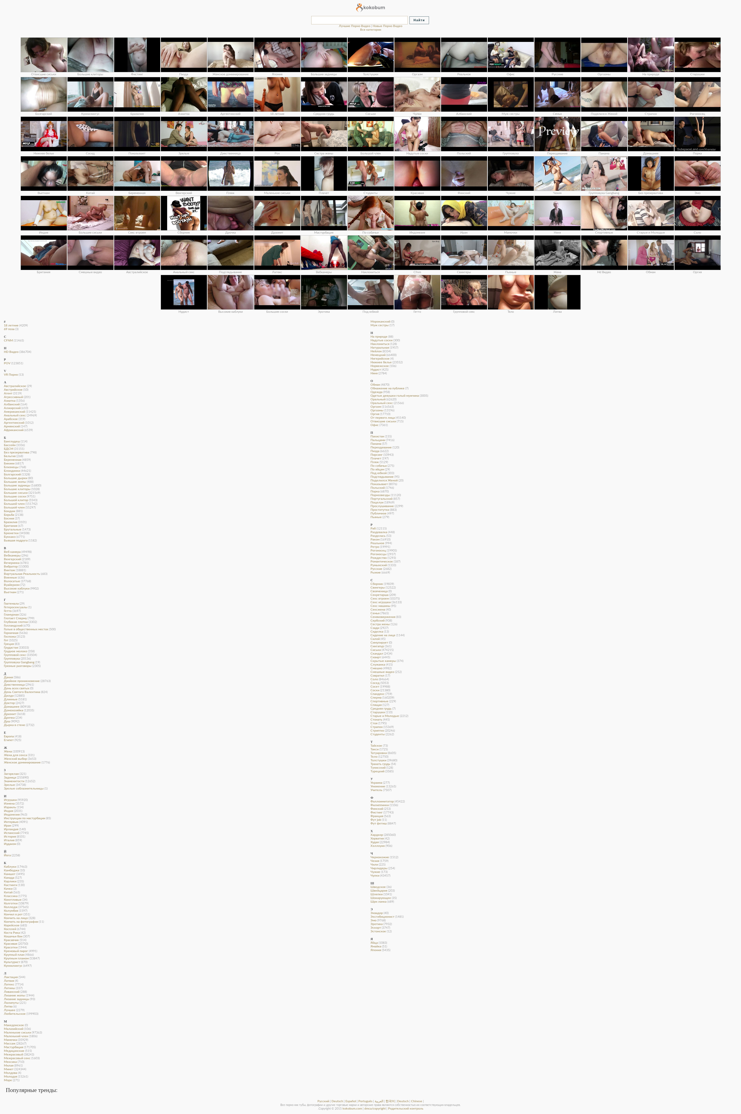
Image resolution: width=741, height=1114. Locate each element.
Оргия (374, 414)
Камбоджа (11, 870)
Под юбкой (378, 473)
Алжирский (12, 408)
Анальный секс (15, 415)
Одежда (376, 392)
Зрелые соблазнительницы (24, 788)
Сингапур (377, 646)
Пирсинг (376, 454)
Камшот (9, 874)
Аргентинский (14, 422)
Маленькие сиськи (17, 1032)
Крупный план (14, 954)
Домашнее (11, 706)
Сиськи (375, 649)
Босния (9, 518)
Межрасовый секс (17, 1058)
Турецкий (377, 771)
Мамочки (10, 1039)
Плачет (375, 458)
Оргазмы (376, 410)
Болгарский (12, 474)
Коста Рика (12, 932)
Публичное (378, 513)
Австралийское (15, 386)
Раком (375, 539)
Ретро (374, 546)
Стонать (376, 719)
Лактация (11, 977)
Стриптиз (377, 730)
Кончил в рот (13, 914)
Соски (374, 690)
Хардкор (376, 834)
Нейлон (376, 351)
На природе (378, 336)
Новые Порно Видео (387, 26)
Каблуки (10, 866)
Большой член (14, 503)
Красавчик (11, 940)
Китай (8, 892)
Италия (9, 840)
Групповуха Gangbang (19, 662)
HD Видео (11, 351)
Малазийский (13, 1028)
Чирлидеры (378, 868)
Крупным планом (16, 958)
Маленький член (16, 1036)
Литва (8, 1006)
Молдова (10, 1072)
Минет (9, 1069)
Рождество (378, 557)
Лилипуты (11, 1002)
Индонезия (12, 814)
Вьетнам (10, 592)
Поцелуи (376, 502)
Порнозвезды (380, 495)
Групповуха (12, 658)
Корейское (11, 925)
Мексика (10, 1061)
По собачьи (378, 465)
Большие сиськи (16, 492)
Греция (9, 644)
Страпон (376, 727)
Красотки (11, 947)
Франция (376, 816)
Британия (10, 525)
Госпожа (10, 636)
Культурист (12, 962)
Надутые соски (381, 340)
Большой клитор (16, 500)
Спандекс (377, 694)
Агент (8, 393)
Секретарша (379, 594)
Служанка (377, 664)
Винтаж (9, 570)
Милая (9, 1065)
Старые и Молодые (384, 716)
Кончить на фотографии (21, 921)
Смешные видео (382, 671)
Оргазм (375, 406)
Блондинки (12, 470)
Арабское (11, 419)
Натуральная (379, 347)
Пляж (374, 462)
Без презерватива (16, 452)
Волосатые (12, 581)
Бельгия (10, 456)
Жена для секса (15, 755)
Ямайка (375, 946)
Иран (7, 825)
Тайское (376, 745)
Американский (14, 411)
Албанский (12, 404)
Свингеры (377, 587)
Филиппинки (379, 805)
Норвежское (379, 366)
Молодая (10, 1076)
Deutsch (337, 1101)
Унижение (377, 786)
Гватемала (11, 603)
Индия (8, 810)
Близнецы (11, 467)
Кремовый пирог (16, 951)
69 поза (9, 329)
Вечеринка (11, 562)
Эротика (376, 924)
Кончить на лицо (16, 918)
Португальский (381, 498)
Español (350, 1101)
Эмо (373, 920)
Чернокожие (379, 857)
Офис (374, 425)
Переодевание (381, 447)
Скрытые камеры (383, 660)
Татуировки (378, 753)
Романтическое (381, 561)
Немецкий (378, 355)
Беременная (12, 459)
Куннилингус (13, 965)
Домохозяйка (13, 710)
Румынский (378, 565)
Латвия (9, 980)
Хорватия (377, 838)
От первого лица (382, 417)
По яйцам (377, 469)
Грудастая (11, 647)
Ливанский (11, 991)
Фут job (375, 819)
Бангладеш (12, 441)
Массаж (9, 1043)
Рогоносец (378, 550)
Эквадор (376, 913)
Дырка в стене (14, 725)
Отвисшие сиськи (383, 421)
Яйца (374, 942)
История (10, 836)
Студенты (377, 734)
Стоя (373, 723)
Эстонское (378, 931)
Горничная (11, 633)
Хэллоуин (377, 845)
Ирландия (11, 829)
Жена (8, 751)
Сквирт (375, 657)
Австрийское (13, 389)
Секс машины (380, 605)
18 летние (11, 325)
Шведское (378, 887)
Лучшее (9, 1010)
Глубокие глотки (16, 622)
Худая (374, 842)
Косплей (10, 929)
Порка (375, 491)
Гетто (8, 610)
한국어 (390, 1101)
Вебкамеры (12, 555)
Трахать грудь (380, 764)
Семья (375, 613)
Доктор (9, 703)
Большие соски (15, 496)
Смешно (376, 668)
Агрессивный (13, 397)
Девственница (14, 684)
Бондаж (9, 511)
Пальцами (377, 440)
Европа (9, 736)
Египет (9, 740)
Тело (373, 756)
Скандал (376, 653)
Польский (377, 487)
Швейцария (378, 890)
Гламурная (11, 614)
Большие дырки (15, 478)
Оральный (378, 399)
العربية (379, 1101)
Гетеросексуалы (15, 607)
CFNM (8, 340)
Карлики (10, 881)
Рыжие (375, 572)
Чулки (374, 875)
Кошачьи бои (13, 936)
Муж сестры (379, 325)
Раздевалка (378, 532)
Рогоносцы (378, 554)
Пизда (374, 451)
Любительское (15, 1013)
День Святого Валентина (22, 692)
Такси (374, 749)
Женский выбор (15, 758)
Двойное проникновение (22, 681)
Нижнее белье (381, 362)
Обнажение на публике (387, 388)
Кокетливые (13, 899)
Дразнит (10, 714)
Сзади (374, 627)
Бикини (9, 463)
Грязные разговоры (17, 666)
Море (8, 1080)
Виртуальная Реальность (22, 573)
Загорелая (11, 773)
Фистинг (376, 812)
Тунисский (378, 767)
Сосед (375, 682)
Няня (374, 373)
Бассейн (10, 445)
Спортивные (379, 701)
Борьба (9, 514)
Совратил (377, 675)
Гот (6, 640)
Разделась (378, 535)
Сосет (374, 686)
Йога (7, 855)
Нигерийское (380, 358)
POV (7, 363)
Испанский (11, 832)
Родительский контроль (405, 1108)
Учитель (376, 790)
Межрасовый (13, 1054)
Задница (10, 777)
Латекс (9, 984)
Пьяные (376, 517)
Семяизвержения (382, 616)
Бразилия (10, 522)
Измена (9, 803)
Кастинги (10, 885)
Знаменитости (14, 781)
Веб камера (12, 551)
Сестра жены (380, 624)
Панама (375, 443)
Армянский (12, 426)
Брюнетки (11, 533)
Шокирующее (380, 898)
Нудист (375, 369)
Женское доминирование (22, 762)
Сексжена (377, 609)
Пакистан (377, 436)
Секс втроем (379, 598)
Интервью (11, 821)
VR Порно (11, 374)
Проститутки (379, 509)
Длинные (11, 699)
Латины (9, 988)
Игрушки (10, 799)
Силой (375, 638)
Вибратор (11, 566)
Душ (7, 721)
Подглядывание (382, 476)
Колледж (11, 907)
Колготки (11, 903)
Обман (375, 384)
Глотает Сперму (15, 618)
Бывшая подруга (16, 540)
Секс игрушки (380, 602)
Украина (376, 782)
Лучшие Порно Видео (354, 26)
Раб (373, 528)
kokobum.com (352, 1108)
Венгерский (12, 559)
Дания (8, 677)
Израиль (10, 807)
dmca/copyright (375, 1108)
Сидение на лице (382, 635)
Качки (8, 888)
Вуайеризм (11, 584)
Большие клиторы (17, 489)
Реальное (377, 543)
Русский (323, 1101)
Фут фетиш (378, 823)
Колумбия (11, 910)
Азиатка (9, 400)
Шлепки (376, 894)
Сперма (375, 697)
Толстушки (378, 760)
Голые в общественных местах (26, 629)
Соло (374, 679)
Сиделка (376, 631)
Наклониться (379, 344)
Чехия (374, 860)
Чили (374, 864)
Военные (10, 577)
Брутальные (12, 529)
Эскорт (375, 927)
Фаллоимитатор (382, 801)
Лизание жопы (14, 995)
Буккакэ (10, 536)
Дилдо (9, 695)
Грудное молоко (15, 651)
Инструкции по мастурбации (24, 818)
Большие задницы (17, 485)
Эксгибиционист (382, 916)
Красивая (10, 943)
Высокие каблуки (17, 588)
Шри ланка (378, 901)
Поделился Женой (384, 480)
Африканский (14, 430)
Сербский (377, 620)
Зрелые (9, 784)
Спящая (376, 705)
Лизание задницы (16, 999)
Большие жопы (15, 481)
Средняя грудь (381, 708)
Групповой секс (15, 655)
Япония (375, 950)
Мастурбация (13, 1047)
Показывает (379, 484)
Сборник (376, 583)
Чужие (375, 871)
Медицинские (14, 1050)
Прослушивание (382, 506)
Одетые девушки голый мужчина (394, 395)
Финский (376, 808)
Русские (376, 568)
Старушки (377, 712)
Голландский (13, 625)
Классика (11, 896)
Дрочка (9, 717)
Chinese (416, 1101)
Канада (9, 877)
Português (365, 1101)
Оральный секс (381, 403)
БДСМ (8, 448)
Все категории (370, 29)
